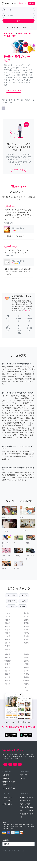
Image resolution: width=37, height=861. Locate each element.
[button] (8, 318)
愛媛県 (26, 654)
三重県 (26, 639)
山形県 (7, 630)
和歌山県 (7, 661)
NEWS (22, 778)
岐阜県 (26, 630)
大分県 (26, 674)
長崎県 (26, 667)
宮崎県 (26, 677)
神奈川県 (11, 601)
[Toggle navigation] (3, 6)
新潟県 (7, 649)
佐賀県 (26, 664)
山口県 (7, 677)
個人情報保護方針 (9, 788)
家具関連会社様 (26, 800)
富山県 (26, 613)
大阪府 (11, 606)
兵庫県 (7, 654)
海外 (26, 687)
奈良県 (7, 657)
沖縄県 (26, 684)
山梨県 (26, 623)
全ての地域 (11, 595)
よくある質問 (7, 800)
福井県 (26, 620)
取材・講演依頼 (26, 804)
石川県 (26, 616)
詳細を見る (28, 311)
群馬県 (7, 643)
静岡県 (26, 633)
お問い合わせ (7, 804)
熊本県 (26, 671)
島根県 (7, 667)
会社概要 (5, 775)
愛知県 (26, 636)
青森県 (7, 616)
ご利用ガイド (7, 797)
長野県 (26, 626)
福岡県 (26, 661)
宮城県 (7, 623)
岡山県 (7, 671)
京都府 (22, 606)
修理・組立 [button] (16, 27)
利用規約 (5, 778)
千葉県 (7, 646)
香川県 (7, 684)
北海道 (7, 613)
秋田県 (7, 626)
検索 (18, 21)
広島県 (7, 674)
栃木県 (7, 639)
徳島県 (7, 680)
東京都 (24, 595)
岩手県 (7, 620)
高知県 (26, 657)
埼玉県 (23, 601)
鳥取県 (7, 664)
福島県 (7, 633)
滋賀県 (26, 643)
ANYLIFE (23, 775)
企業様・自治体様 (26, 797)
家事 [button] (25, 27)
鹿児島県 (26, 680)
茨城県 (7, 636)
